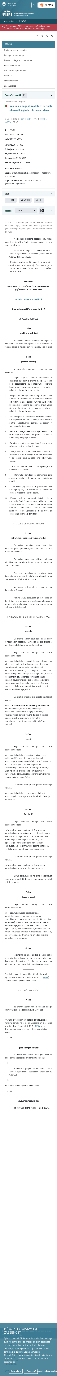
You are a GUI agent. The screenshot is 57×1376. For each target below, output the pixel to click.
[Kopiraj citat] (24, 95)
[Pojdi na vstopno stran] (9, 6)
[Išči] (34, 5)
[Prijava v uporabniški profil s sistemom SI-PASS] (46, 5)
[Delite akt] (47, 35)
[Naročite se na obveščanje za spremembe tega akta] (37, 35)
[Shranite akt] (42, 35)
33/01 (29, 119)
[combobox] (26, 210)
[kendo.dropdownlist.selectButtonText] (34, 210)
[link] (9, 21)
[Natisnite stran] (52, 35)
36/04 (42, 119)
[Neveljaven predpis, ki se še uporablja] (6, 106)
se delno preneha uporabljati (28, 299)
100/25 (8, 122)
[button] (28, 95)
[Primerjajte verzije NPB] (41, 210)
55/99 (23, 119)
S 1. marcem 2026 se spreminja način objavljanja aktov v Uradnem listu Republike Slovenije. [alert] (28, 27)
